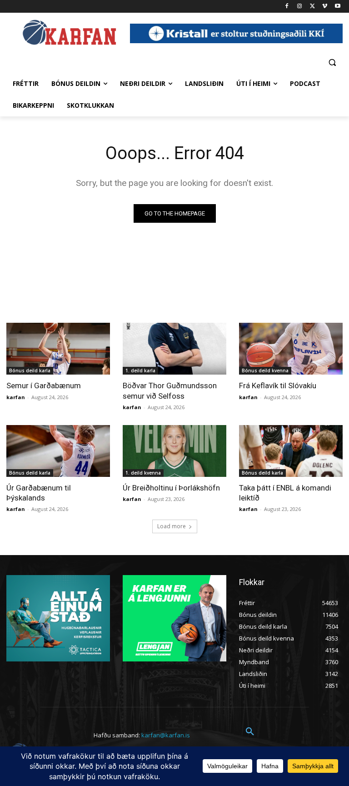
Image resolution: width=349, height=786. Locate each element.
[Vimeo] (324, 6)
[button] (332, 62)
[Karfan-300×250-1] (174, 618)
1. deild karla (140, 370)
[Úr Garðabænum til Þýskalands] (58, 451)
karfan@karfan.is (165, 735)
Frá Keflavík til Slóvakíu (277, 385)
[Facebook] (287, 6)
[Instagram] (299, 6)
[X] (312, 6)
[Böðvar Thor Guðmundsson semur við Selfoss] (174, 349)
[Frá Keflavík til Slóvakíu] (291, 349)
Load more (171, 526)
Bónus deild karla (29, 370)
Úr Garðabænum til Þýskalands (38, 492)
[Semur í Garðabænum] (58, 349)
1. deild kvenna (143, 473)
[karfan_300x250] (58, 618)
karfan (15, 397)
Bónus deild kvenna (265, 370)
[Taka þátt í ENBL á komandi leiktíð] (291, 451)
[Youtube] (337, 6)
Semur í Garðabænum (43, 385)
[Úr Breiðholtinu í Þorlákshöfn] (174, 451)
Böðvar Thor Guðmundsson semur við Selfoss (170, 390)
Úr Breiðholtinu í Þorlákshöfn (171, 487)
